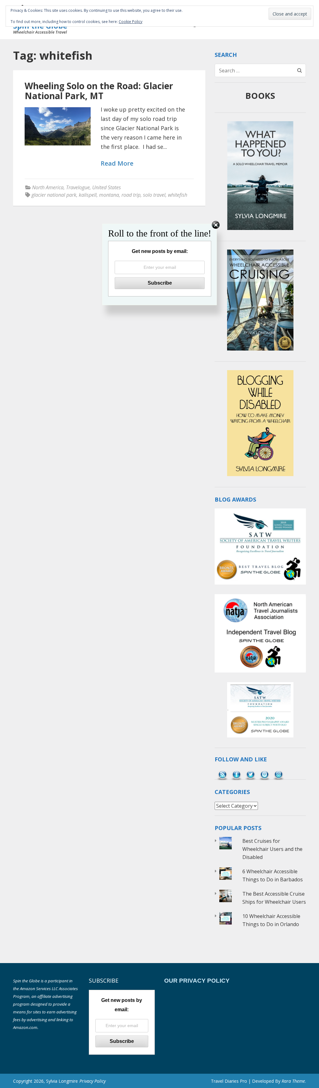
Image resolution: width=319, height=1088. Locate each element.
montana (109, 194)
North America (48, 187)
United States (106, 187)
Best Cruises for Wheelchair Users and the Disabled (272, 849)
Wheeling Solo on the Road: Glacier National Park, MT (99, 91)
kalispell (88, 194)
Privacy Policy (92, 1081)
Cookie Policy (130, 21)
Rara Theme (293, 1081)
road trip (130, 194)
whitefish (177, 194)
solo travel (154, 194)
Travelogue (78, 187)
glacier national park (53, 194)
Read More (117, 164)
